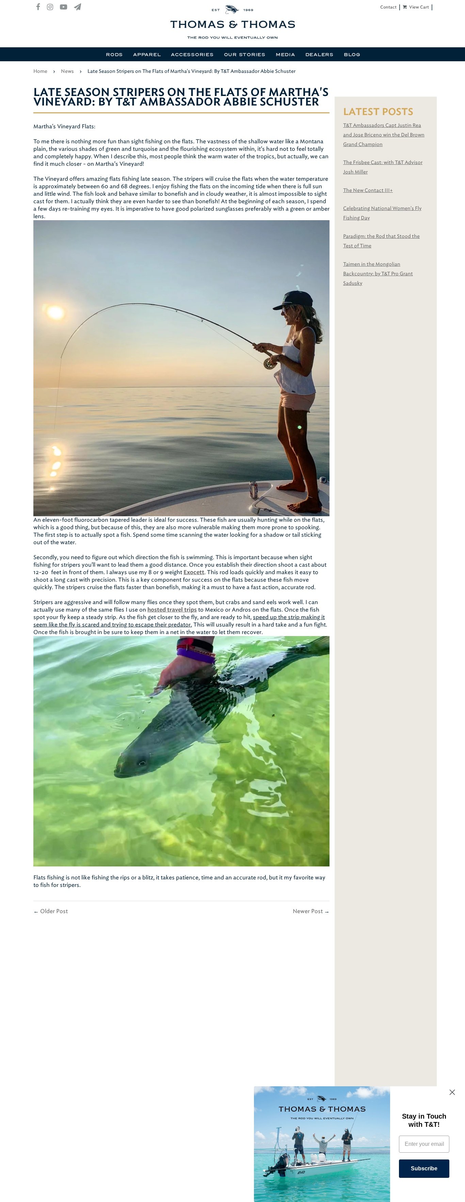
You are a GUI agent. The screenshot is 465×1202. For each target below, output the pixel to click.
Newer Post (308, 911)
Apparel (147, 55)
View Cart (418, 7)
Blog (352, 55)
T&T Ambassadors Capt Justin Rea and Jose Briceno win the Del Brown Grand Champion (383, 135)
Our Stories (245, 55)
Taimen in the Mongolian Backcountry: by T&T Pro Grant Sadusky (378, 273)
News (67, 71)
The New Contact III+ (368, 190)
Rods (114, 55)
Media (285, 55)
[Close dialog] (452, 1092)
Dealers (319, 55)
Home (40, 71)
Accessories (192, 55)
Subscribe (424, 1168)
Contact (388, 7)
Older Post (54, 911)
